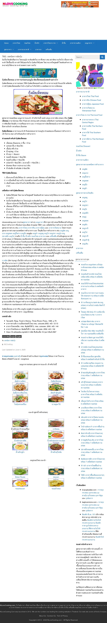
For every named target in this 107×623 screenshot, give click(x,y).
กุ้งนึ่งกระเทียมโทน (20, 392)
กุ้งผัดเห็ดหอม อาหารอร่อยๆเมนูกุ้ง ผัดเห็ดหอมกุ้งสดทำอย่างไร (30, 79)
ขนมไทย (27, 43)
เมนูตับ (84, 224)
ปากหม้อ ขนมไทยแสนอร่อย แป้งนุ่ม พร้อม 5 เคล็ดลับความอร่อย (92, 350)
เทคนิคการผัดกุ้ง (9, 340)
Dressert (86, 146)
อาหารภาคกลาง (88, 119)
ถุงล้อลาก (89, 498)
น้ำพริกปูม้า (20, 452)
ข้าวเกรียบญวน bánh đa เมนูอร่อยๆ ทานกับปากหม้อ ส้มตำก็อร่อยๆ (93, 305)
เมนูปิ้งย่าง (16, 233)
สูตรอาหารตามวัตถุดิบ (84, 192)
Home (6, 43)
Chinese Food (95, 100)
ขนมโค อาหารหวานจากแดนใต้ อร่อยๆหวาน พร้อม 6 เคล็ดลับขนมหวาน (92, 296)
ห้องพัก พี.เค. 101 (88, 514)
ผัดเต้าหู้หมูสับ (56, 392)
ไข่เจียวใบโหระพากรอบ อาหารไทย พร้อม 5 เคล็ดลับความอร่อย (91, 394)
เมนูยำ (35, 233)
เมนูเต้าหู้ (85, 239)
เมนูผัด (62, 230)
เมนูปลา (53, 233)
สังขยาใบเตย (20, 477)
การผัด (4, 260)
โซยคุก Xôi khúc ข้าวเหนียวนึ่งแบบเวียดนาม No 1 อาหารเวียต (93, 314)
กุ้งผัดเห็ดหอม (56, 381)
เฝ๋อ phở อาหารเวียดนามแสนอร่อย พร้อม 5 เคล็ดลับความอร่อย (92, 420)
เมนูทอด (9, 233)
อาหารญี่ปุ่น (40, 227)
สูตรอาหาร (7, 49)
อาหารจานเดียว (75, 43)
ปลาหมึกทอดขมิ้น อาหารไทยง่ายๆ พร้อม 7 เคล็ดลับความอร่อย (92, 452)
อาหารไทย (16, 43)
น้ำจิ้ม (64, 43)
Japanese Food (98, 104)
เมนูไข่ (11, 236)
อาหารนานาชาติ (23, 49)
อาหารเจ (38, 49)
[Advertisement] (53, 24)
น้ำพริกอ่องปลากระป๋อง (56, 440)
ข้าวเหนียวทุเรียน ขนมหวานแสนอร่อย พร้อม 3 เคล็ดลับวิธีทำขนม (92, 366)
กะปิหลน (56, 429)
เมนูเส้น (85, 243)
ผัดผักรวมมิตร (20, 381)
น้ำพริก (37, 43)
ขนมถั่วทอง (56, 488)
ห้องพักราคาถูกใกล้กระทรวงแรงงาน (91, 525)
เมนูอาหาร (88, 43)
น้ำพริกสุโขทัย (56, 452)
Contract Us (51, 616)
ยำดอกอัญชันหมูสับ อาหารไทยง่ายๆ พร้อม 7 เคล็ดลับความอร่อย (93, 375)
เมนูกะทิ (85, 236)
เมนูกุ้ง (58, 233)
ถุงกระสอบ (44, 356)
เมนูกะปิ (85, 228)
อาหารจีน (31, 227)
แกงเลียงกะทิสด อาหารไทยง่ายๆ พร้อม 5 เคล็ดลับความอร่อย (91, 410)
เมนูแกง (85, 172)
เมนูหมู (41, 233)
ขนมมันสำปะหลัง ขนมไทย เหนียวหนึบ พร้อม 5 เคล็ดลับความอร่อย (92, 277)
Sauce (83, 155)
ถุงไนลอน (91, 495)
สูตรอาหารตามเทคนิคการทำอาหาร (90, 164)
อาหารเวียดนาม (55, 227)
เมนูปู (84, 216)
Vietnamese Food (89, 110)
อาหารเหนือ (86, 126)
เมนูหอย (85, 220)
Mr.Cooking (8, 344)
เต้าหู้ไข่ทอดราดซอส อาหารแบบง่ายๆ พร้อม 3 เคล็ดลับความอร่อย (92, 385)
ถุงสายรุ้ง (17, 356)
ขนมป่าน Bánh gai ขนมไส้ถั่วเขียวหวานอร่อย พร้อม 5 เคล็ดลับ (92, 340)
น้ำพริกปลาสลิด (20, 440)
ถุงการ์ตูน (99, 495)
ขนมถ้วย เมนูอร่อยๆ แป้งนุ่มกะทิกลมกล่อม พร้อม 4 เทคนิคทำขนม (92, 267)
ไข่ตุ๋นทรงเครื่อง (20, 404)
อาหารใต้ (85, 132)
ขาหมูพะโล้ (56, 404)
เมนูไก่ (46, 233)
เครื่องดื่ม (49, 49)
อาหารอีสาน (87, 139)
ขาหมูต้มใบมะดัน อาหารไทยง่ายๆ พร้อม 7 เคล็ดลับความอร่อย (92, 443)
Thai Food (95, 96)
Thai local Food (96, 115)
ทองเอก (56, 477)
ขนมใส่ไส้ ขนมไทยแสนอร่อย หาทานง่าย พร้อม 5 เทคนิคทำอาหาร (92, 286)
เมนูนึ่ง (23, 233)
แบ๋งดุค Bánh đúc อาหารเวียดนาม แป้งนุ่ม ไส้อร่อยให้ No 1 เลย (92, 324)
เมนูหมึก (85, 212)
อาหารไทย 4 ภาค (49, 43)
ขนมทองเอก (20, 488)
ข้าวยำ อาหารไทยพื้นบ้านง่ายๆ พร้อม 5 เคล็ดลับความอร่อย (91, 468)
